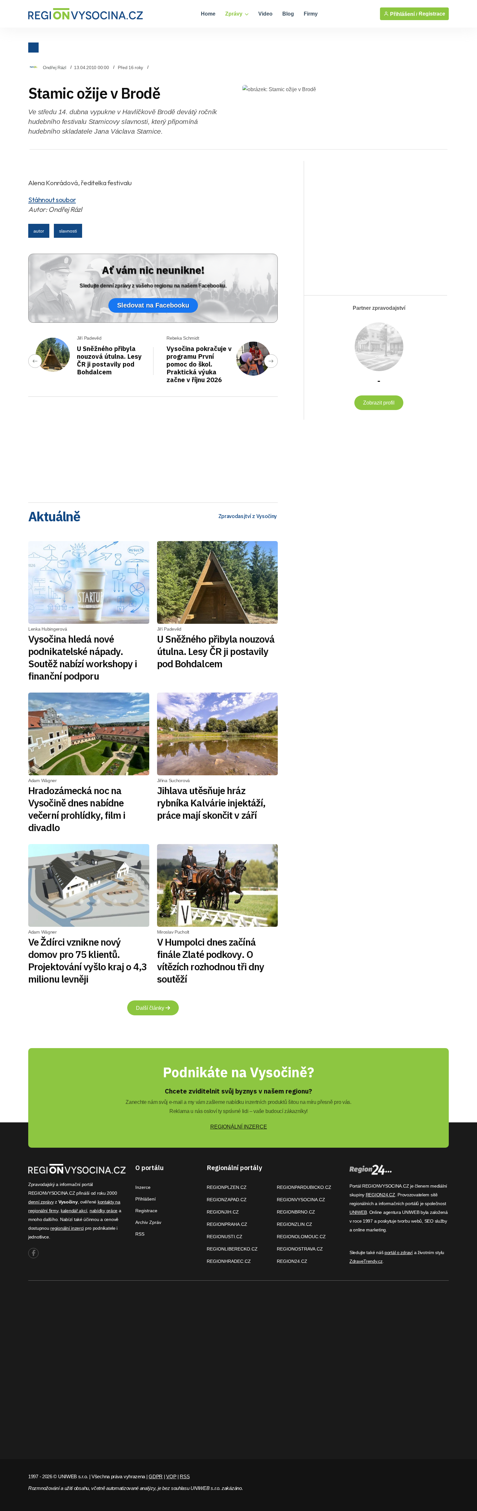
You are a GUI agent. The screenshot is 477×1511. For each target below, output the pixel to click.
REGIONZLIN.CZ (294, 1224)
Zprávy (234, 14)
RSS (139, 1234)
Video (265, 14)
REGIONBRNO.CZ (296, 1212)
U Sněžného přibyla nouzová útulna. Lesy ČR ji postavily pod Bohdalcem (109, 360)
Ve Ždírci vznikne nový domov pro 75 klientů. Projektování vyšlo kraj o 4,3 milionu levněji (87, 960)
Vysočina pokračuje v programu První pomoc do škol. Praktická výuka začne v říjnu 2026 (199, 364)
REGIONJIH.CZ (223, 1212)
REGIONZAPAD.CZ (227, 1199)
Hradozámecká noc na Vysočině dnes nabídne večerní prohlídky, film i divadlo (77, 809)
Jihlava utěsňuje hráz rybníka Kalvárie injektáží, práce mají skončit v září (211, 802)
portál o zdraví (399, 1252)
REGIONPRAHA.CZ (227, 1224)
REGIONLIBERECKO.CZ (232, 1248)
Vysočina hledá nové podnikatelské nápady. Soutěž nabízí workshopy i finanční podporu (82, 657)
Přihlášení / (403, 14)
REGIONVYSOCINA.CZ (301, 1199)
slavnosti (68, 231)
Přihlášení (145, 1199)
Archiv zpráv (148, 1222)
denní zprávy (41, 1201)
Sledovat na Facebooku (153, 305)
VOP (171, 1476)
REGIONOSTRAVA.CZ (300, 1248)
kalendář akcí (74, 1210)
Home (208, 14)
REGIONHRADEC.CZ (229, 1261)
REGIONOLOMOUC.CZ (301, 1236)
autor (38, 231)
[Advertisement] (153, 447)
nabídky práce (103, 1210)
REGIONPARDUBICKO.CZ (304, 1187)
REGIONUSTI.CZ (224, 1236)
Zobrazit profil (379, 402)
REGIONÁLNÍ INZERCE (238, 1127)
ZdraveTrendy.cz (366, 1261)
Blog (288, 14)
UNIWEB (358, 1212)
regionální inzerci (67, 1228)
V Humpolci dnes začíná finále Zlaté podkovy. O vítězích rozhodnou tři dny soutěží (210, 960)
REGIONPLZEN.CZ (227, 1187)
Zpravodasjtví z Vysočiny (247, 516)
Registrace (432, 13)
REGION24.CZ (292, 1261)
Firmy (311, 14)
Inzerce (143, 1187)
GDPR (156, 1476)
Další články (150, 1008)
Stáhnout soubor (52, 199)
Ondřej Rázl (54, 67)
